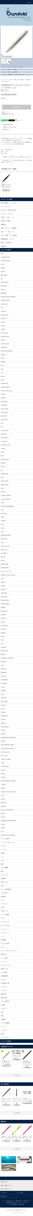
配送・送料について (19, 1200)
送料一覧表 (4, 1043)
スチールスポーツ (19, 74)
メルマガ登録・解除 (13, 1204)
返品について (5, 112)
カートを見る (20, 1192)
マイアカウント (4, 1192)
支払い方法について (10, 1200)
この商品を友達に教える (7, 124)
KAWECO (15, 72)
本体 (9, 69)
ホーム (4, 67)
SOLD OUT (16, 107)
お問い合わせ (3, 1196)
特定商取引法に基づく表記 (8, 114)
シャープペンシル (12, 67)
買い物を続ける (5, 129)
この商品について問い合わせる (9, 127)
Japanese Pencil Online (18, 1212)
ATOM (22, 1204)
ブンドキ (12, 1212)
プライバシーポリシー (22, 1202)
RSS (20, 1204)
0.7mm (21, 67)
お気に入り (20, 120)
